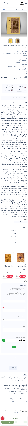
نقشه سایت (25, 403)
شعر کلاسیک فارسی (14, 9)
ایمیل (24, 307)
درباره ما (12, 401)
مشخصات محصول (15, 98)
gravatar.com (22, 293)
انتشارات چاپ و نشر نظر (23, 78)
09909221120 (23, 391)
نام (24, 298)
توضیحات (23, 98)
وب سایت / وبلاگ (21, 317)
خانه (25, 9)
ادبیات (20, 9)
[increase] (16, 422)
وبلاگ (13, 400)
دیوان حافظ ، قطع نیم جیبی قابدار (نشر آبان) (8, 265)
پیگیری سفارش (24, 400)
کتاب (23, 9)
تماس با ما (12, 403)
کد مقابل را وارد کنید (20, 337)
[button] (3, 265)
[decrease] (25, 422)
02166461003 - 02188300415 (15, 391)
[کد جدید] (3, 340)
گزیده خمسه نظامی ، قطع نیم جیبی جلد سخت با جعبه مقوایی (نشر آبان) (21, 267)
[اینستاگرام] (15, 413)
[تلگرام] (17, 413)
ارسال (14, 347)
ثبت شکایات (25, 401)
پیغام (24, 326)
